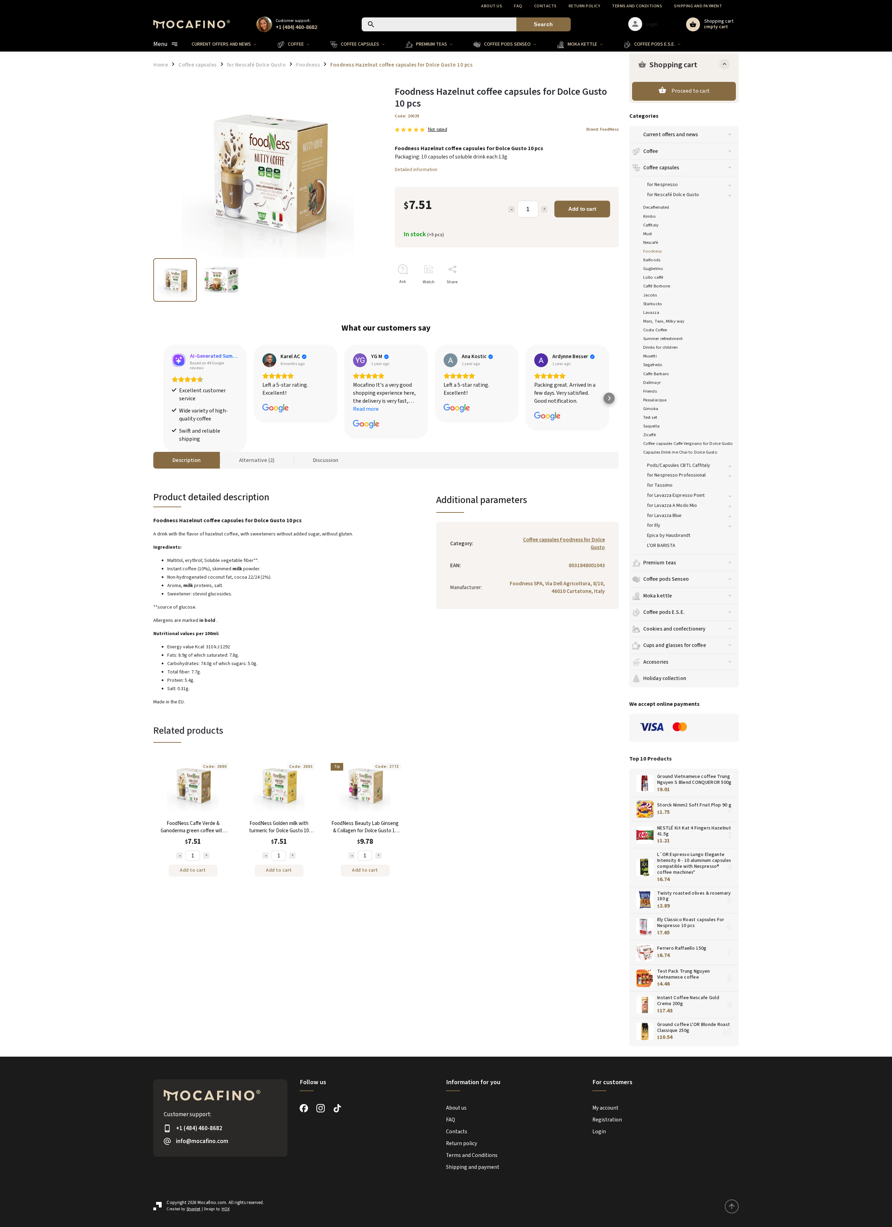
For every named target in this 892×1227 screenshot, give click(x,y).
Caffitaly (651, 225)
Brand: (602, 129)
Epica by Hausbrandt (668, 535)
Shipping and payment (698, 6)
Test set (650, 417)
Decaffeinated (656, 207)
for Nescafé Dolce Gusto (673, 194)
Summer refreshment (663, 338)
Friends (650, 391)
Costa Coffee (655, 330)
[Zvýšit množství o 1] (206, 855)
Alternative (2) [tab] (257, 460)
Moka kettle (657, 596)
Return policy (584, 6)
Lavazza (651, 312)
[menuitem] (229, 44)
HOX (226, 1209)
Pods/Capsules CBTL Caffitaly (678, 465)
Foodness (652, 251)
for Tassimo (659, 485)
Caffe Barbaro (656, 374)
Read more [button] (366, 409)
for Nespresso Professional (676, 475)
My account (605, 1108)
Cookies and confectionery (674, 629)
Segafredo (652, 365)
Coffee (650, 151)
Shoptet (193, 1209)
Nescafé (650, 242)
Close (597, 294)
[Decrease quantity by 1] (511, 209)
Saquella (651, 426)
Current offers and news (670, 134)
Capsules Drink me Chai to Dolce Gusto (680, 452)
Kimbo (649, 216)
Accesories (655, 662)
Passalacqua (655, 400)
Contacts (545, 6)
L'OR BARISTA (661, 545)
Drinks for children (660, 347)
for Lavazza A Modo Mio (672, 505)
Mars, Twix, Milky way (663, 321)
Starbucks (652, 304)
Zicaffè (649, 435)
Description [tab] (186, 460)
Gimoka (651, 409)
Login (599, 1131)
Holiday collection (664, 678)
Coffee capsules (661, 167)
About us (491, 6)
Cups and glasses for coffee (674, 645)
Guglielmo (653, 268)
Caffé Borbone (656, 286)
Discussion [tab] (325, 460)
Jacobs (650, 295)
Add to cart (582, 209)
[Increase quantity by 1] (544, 209)
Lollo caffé (653, 277)
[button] (163, 398)
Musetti (650, 356)
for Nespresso (662, 184)
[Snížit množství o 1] (179, 855)
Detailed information (416, 169)
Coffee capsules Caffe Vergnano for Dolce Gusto (688, 443)
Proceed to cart (690, 91)
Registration (607, 1120)
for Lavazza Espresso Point (676, 495)
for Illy (653, 525)
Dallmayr (652, 382)
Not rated (437, 130)
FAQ (518, 6)
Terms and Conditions (637, 6)
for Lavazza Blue (664, 515)
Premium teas (659, 562)
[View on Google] (269, 360)
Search (543, 24)
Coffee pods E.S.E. (664, 612)
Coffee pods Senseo (666, 579)
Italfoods (651, 260)
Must (647, 234)
